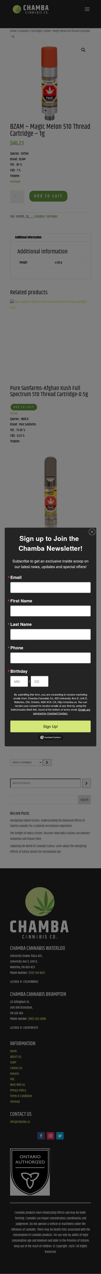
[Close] (92, 532)
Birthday (18, 671)
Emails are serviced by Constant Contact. (61, 711)
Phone (16, 647)
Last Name (21, 624)
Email (16, 577)
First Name (21, 600)
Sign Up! (50, 726)
